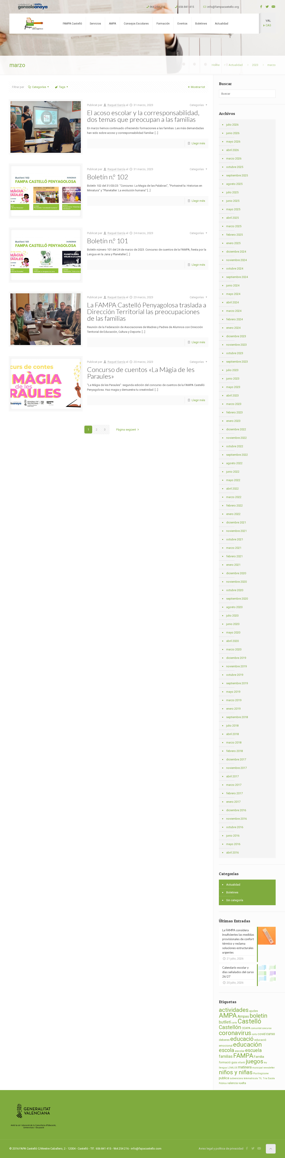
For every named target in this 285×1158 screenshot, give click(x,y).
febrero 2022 (234, 505)
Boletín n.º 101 (107, 241)
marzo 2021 (233, 547)
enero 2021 (233, 564)
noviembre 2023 (236, 344)
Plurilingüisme (261, 1073)
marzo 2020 (233, 649)
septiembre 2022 (237, 454)
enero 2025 (233, 243)
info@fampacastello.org (223, 6)
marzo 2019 (233, 700)
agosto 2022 (234, 463)
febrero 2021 (234, 556)
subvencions (236, 1078)
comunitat (256, 1028)
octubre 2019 (234, 674)
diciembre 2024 (236, 251)
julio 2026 (232, 124)
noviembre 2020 (236, 581)
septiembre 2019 (237, 683)
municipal (257, 1067)
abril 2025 (232, 217)
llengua (223, 1067)
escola (226, 1050)
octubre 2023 (234, 353)
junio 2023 (232, 378)
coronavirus (235, 1033)
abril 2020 (232, 641)
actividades (233, 1009)
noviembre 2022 (236, 437)
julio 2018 (232, 725)
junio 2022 (232, 471)
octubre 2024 (234, 268)
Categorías (39, 87)
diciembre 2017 (236, 759)
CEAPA (246, 1028)
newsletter (269, 1067)
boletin (258, 1015)
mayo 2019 (233, 691)
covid (261, 1034)
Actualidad (236, 65)
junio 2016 (232, 835)
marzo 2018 (233, 742)
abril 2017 (232, 776)
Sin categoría (234, 900)
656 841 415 (186, 6)
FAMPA (243, 1055)
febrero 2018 (234, 751)
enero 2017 (233, 801)
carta (234, 1022)
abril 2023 (232, 395)
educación (247, 1044)
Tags (62, 87)
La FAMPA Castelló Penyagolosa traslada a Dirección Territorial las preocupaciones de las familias (146, 311)
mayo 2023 (233, 387)
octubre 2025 (234, 167)
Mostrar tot (198, 87)
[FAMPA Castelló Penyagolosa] (33, 24)
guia (234, 1062)
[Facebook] (261, 7)
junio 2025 (232, 200)
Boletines (232, 892)
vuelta (242, 1083)
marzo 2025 (233, 226)
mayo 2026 (233, 141)
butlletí (225, 1022)
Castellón (230, 1027)
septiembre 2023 (237, 361)
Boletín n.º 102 (107, 177)
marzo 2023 (233, 404)
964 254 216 (157, 6)
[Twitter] (267, 7)
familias (226, 1056)
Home (216, 65)
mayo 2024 (233, 294)
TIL (260, 1078)
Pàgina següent (126, 429)
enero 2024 (233, 327)
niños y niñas (235, 1072)
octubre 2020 (234, 590)
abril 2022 (232, 488)
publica (224, 1078)
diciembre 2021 (236, 522)
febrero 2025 (234, 234)
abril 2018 (232, 734)
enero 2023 (233, 421)
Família (259, 1057)
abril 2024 (232, 302)
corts (254, 1034)
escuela (253, 1050)
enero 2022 (233, 514)
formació (225, 1062)
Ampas (243, 1016)
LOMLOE (232, 1067)
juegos (254, 1061)
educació (242, 1038)
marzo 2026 (233, 158)
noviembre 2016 (236, 818)
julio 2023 (232, 370)
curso (270, 1034)
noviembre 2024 (236, 260)
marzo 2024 (233, 310)
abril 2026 (232, 150)
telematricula (251, 1078)
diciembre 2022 (236, 429)
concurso (266, 1028)
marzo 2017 (233, 784)
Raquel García (116, 105)
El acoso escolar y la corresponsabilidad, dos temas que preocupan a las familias (143, 115)
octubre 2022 (234, 446)
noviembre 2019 (236, 666)
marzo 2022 (233, 497)
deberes (224, 1040)
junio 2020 (232, 624)
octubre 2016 (234, 827)
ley (265, 1062)
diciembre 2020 (236, 573)
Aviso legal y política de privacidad (221, 1148)
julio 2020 (232, 615)
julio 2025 (232, 192)
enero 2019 (233, 708)
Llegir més (198, 143)
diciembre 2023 (236, 336)
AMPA (228, 1015)
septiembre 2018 (237, 717)
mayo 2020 (233, 632)
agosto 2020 (234, 607)
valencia (232, 1083)
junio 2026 (232, 133)
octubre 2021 (234, 539)
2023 (255, 65)
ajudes (253, 1011)
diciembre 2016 (236, 810)
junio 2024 (232, 285)
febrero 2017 (234, 793)
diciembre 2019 (236, 658)
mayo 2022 (233, 480)
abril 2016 (232, 852)
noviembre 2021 (236, 531)
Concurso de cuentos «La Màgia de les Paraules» (141, 372)
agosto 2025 (234, 184)
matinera (245, 1067)
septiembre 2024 (237, 277)
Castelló (249, 1021)
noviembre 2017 (236, 768)
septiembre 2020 (237, 598)
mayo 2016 (233, 844)
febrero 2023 (234, 412)
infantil (241, 1062)
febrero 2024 (234, 319)
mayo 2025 (233, 209)
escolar (239, 1051)
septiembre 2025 (237, 175)
